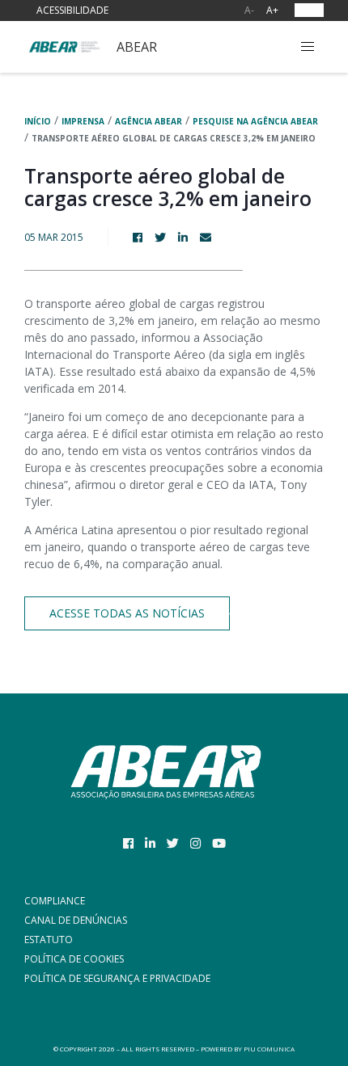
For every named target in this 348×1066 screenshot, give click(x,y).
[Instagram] (195, 843)
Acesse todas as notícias (127, 613)
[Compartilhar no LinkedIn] (189, 237)
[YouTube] (219, 843)
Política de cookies (74, 959)
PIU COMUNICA (269, 1048)
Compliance (54, 901)
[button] (307, 47)
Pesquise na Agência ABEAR (255, 121)
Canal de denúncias (75, 920)
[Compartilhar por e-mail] (211, 237)
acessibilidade (72, 10)
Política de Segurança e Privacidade (117, 978)
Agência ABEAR (148, 121)
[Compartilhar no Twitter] (166, 237)
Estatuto (48, 939)
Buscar (271, 47)
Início (37, 121)
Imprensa (83, 121)
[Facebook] (128, 843)
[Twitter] (173, 843)
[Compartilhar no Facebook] (144, 237)
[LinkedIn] (150, 843)
